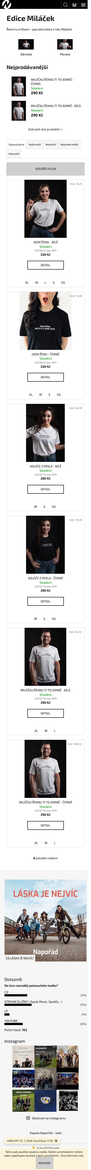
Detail (45, 265)
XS (63, 282)
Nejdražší (51, 144)
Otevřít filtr (45, 169)
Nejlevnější (35, 144)
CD (6, 992)
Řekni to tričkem (18, 29)
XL (27, 282)
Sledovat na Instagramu (49, 1118)
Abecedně (14, 153)
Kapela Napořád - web (45, 1133)
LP (6, 1011)
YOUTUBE (11, 1021)
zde (81, 1155)
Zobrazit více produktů (44, 129)
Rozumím (44, 1162)
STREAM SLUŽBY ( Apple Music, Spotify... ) (33, 1001)
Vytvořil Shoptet (48, 1148)
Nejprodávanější (69, 144)
